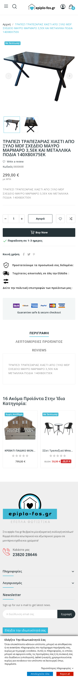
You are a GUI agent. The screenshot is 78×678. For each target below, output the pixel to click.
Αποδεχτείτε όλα (40, 673)
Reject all (65, 673)
